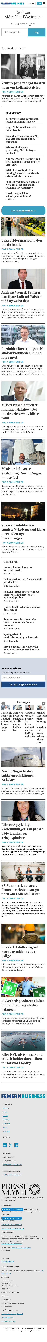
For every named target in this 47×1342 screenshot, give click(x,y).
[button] (3, 704)
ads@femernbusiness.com (21, 1247)
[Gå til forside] (12, 3)
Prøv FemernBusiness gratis (12, 1209)
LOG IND (31, 4)
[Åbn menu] (44, 3)
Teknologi (6, 1123)
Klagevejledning (7, 1318)
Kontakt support (7, 1261)
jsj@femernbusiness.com (11, 1218)
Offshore (6, 1120)
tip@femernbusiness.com (12, 1175)
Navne (5, 1127)
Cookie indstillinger (8, 1321)
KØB (39, 4)
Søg (37, 32)
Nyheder (6, 1108)
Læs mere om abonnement (11, 1225)
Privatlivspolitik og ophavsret (12, 1314)
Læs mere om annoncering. (11, 1244)
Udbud (5, 1116)
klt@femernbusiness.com (12, 1165)
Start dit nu (23, 210)
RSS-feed (6, 1131)
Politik (5, 1112)
